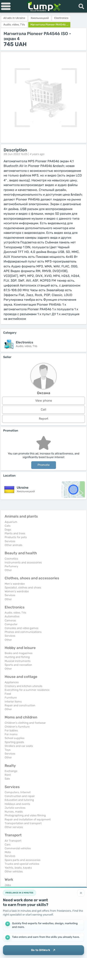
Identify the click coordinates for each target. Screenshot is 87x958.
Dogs (8, 529)
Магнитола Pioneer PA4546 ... (49, 24)
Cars (8, 844)
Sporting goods (14, 742)
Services (10, 541)
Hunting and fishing (17, 657)
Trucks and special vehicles (22, 863)
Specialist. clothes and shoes (23, 587)
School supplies (14, 738)
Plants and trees (15, 533)
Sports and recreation (18, 664)
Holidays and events (17, 804)
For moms (11, 734)
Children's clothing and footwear (25, 722)
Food (8, 693)
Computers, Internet (18, 792)
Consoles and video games (21, 628)
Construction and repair (20, 796)
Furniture (11, 697)
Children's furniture (17, 726)
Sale (7, 778)
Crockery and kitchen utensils (23, 686)
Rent (8, 774)
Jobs (8, 885)
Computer (11, 624)
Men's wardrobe (15, 583)
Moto (8, 852)
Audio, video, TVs (15, 612)
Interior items (13, 701)
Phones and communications (23, 631)
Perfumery (11, 566)
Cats (8, 525)
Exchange (11, 771)
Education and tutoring (19, 799)
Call (43, 409)
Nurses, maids (14, 811)
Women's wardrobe (17, 591)
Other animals (13, 545)
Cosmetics (11, 558)
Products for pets (16, 537)
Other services (14, 827)
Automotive (12, 616)
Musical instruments (18, 661)
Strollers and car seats (19, 746)
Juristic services (15, 807)
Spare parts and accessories (23, 860)
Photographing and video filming (25, 815)
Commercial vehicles (18, 848)
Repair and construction (20, 705)
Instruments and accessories (23, 562)
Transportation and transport (23, 823)
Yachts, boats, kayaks (18, 867)
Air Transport (13, 840)
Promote (44, 465)
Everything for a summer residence (27, 689)
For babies (11, 730)
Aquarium (11, 521)
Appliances (12, 682)
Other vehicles (14, 871)
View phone (43, 400)
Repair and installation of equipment (28, 819)
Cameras (10, 620)
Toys (8, 749)
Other (8, 570)
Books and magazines (19, 653)
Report (43, 418)
